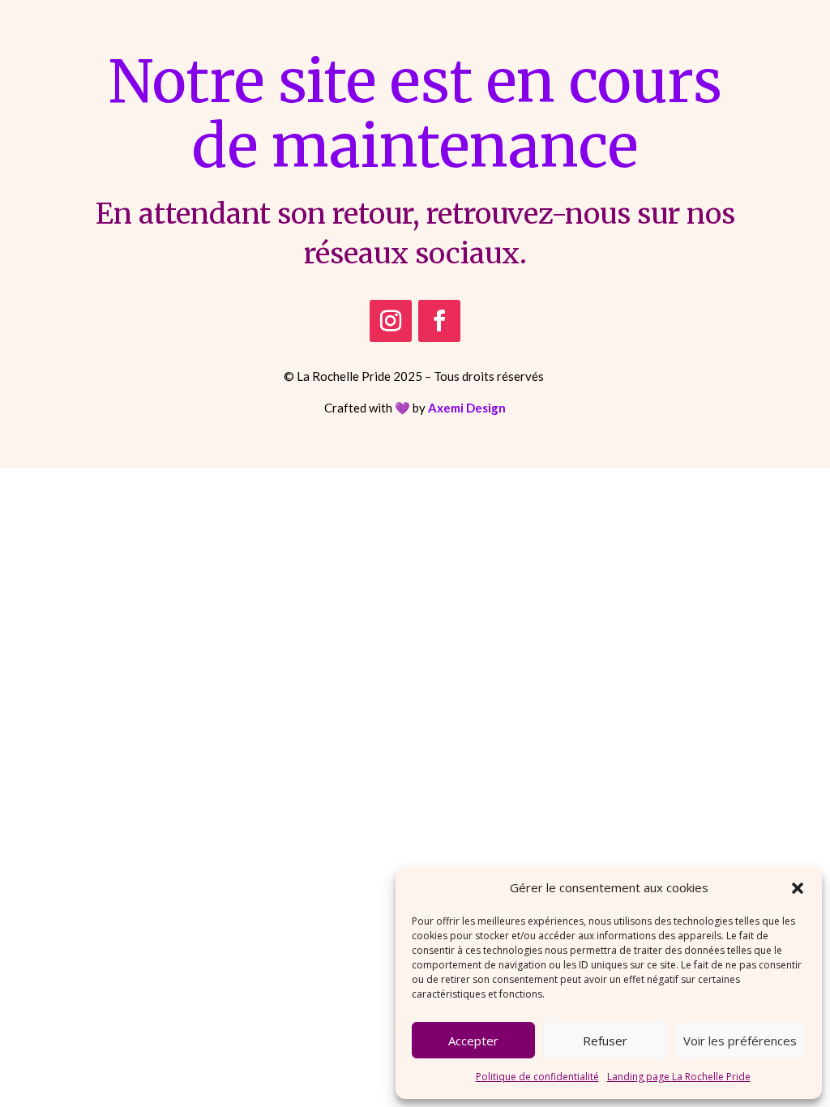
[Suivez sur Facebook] (439, 321)
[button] (797, 888)
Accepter (473, 1040)
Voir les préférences (740, 1040)
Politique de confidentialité (537, 1076)
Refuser (605, 1040)
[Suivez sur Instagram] (391, 321)
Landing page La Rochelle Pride (679, 1076)
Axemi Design (467, 407)
